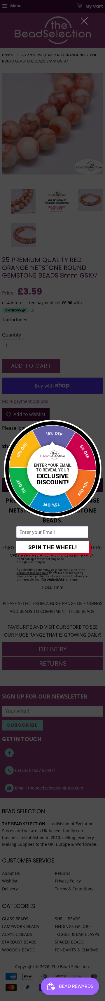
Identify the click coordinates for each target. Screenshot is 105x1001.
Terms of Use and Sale (32, 573)
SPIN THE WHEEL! (52, 547)
